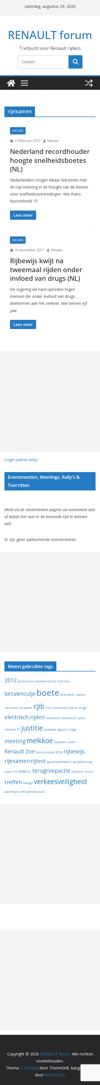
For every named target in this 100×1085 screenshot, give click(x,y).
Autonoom (26, 681)
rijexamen (17, 761)
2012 (10, 680)
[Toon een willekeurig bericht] (89, 83)
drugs (82, 708)
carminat (11, 708)
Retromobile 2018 (49, 752)
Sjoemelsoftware (59, 762)
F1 (18, 729)
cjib (39, 706)
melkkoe (40, 740)
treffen (13, 782)
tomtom (77, 772)
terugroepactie (51, 770)
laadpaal (50, 729)
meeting (15, 741)
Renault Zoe (19, 751)
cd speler (25, 708)
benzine (64, 681)
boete (48, 692)
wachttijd (11, 792)
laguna (62, 729)
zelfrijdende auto (32, 792)
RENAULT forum (50, 34)
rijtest (38, 761)
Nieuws (17, 131)
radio (72, 742)
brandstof (67, 695)
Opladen (60, 742)
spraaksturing (82, 762)
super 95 (10, 772)
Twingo (28, 783)
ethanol (10, 729)
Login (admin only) (21, 459)
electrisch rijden (24, 717)
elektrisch (53, 718)
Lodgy (72, 729)
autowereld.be (45, 681)
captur (80, 695)
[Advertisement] (50, 401)
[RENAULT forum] (11, 83)
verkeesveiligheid (60, 781)
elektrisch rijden (73, 718)
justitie (32, 728)
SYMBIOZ (24, 772)
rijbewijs (74, 751)
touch (89, 772)
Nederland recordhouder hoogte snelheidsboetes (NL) (50, 160)
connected (60, 708)
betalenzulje (20, 693)
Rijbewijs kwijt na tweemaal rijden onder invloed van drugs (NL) (46, 269)
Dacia (73, 708)
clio (48, 708)
